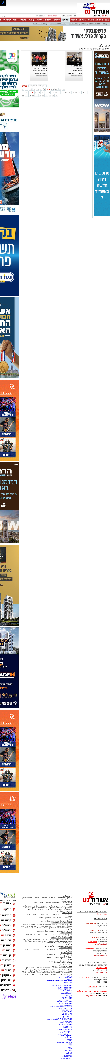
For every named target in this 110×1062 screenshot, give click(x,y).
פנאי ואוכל (45, 969)
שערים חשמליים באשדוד (64, 1018)
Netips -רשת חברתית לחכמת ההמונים (59, 1020)
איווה (70, 1045)
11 (56, 93)
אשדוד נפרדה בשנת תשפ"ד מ (36, 941)
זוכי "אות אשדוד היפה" (58, 24)
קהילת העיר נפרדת (40, 24)
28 (46, 95)
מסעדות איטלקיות (29, 906)
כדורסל (48, 918)
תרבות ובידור (67, 913)
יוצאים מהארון (65, 899)
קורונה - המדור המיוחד (63, 963)
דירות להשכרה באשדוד (64, 1002)
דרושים (48, 20)
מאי (37, 89)
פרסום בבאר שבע (66, 1005)
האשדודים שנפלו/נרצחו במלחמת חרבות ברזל (57, 943)
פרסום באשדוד (67, 1021)
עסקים (57, 20)
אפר (33, 89)
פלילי (41, 903)
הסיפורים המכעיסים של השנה (60, 928)
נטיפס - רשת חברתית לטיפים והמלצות (59, 981)
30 (53, 95)
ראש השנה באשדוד (57, 971)
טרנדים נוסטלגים (38, 949)
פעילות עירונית (94, 24)
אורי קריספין (89, 949)
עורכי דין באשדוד (52, 961)
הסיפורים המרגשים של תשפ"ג (47, 924)
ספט (52, 89)
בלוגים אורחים (49, 946)
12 (59, 93)
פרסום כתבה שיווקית (65, 1024)
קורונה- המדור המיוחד (65, 964)
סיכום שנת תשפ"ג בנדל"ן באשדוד (36, 928)
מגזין (70, 919)
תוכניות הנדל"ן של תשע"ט (39, 971)
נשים (70, 969)
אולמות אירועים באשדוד (64, 1029)
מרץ (30, 89)
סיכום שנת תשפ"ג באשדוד (62, 923)
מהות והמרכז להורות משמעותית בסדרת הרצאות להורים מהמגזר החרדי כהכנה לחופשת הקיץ (75, 73)
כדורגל (41, 918)
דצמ (63, 89)
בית (107, 20)
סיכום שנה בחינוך (59, 926)
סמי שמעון (68, 1054)
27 (43, 95)
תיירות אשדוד (67, 1055)
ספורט (91, 20)
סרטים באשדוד (67, 974)
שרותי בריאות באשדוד (65, 1008)
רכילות (82, 20)
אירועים (69, 931)
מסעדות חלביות (54, 906)
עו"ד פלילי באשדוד (66, 1033)
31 (57, 95)
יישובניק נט (68, 992)
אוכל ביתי (69, 908)
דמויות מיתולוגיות (52, 949)
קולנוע (31, 20)
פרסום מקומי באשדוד (65, 987)
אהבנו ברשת (62, 969)
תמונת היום (50, 931)
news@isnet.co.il (100, 955)
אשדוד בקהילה (93, 49)
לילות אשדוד (60, 931)
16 (73, 93)
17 (76, 93)
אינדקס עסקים (34, 969)
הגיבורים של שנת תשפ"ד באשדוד (61, 939)
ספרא (70, 1049)
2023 (30, 86)
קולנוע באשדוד (32, 914)
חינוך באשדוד (55, 974)
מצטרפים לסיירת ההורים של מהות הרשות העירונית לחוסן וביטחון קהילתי (39, 71)
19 (83, 93)
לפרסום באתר (40, 16)
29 (50, 95)
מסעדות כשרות (38, 909)
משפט (23, 20)
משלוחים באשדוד (66, 997)
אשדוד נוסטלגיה (65, 948)
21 (23, 95)
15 (69, 93)
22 (26, 95)
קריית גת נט (68, 1037)
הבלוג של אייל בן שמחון (64, 946)
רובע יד (70, 1044)
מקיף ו (70, 1052)
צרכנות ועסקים (66, 953)
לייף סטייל (68, 956)
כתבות (70, 921)
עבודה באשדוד (67, 1026)
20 (86, 93)
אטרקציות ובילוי (60, 958)
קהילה (65, 20)
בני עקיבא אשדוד (66, 1058)
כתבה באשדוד (67, 1028)
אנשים (37, 898)
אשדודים (52, 898)
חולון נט (69, 1039)
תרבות (74, 20)
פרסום (70, 1041)
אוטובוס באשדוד (29, 973)
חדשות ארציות (67, 903)
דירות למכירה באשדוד (65, 1000)
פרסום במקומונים (66, 994)
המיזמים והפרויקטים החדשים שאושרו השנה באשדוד (54, 968)
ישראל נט (69, 979)
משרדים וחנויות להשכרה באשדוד (61, 1007)
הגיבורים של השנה (66, 924)
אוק (56, 89)
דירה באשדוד (67, 1031)
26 (40, 95)
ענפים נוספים (67, 918)
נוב (60, 89)
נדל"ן (35, 903)
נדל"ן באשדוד (67, 976)
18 (79, 93)
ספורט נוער (57, 918)
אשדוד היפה (73, 24)
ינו (23, 89)
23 (30, 95)
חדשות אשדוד (66, 901)
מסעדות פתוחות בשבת (41, 908)
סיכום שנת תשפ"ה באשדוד (61, 966)
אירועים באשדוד (66, 1010)
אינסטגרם (40, 931)
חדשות (99, 20)
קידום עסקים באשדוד (65, 989)
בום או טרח (62, 898)
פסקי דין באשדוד (66, 961)
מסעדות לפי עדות (52, 909)
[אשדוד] (93, 17)
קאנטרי (69, 1047)
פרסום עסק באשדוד (65, 978)
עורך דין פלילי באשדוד (64, 1034)
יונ (41, 89)
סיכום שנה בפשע (45, 926)
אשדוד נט (105, 49)
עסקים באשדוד (30, 974)
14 (66, 93)
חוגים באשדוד (44, 914)
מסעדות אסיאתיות (57, 908)
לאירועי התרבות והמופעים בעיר (62, 914)
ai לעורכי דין (30, 968)
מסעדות (69, 904)
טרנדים (49, 958)
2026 (44, 86)
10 (53, 93)
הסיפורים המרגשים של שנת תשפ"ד (60, 941)
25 (36, 95)
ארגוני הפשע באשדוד (53, 903)
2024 (35, 86)
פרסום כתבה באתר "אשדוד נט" (61, 986)
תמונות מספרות (53, 921)
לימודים (60, 954)
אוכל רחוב (60, 911)
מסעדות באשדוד (66, 999)
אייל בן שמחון (67, 982)
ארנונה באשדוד (67, 1015)
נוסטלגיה (42, 921)
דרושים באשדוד (67, 1012)
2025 (40, 86)
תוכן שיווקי (69, 954)
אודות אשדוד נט (10, 20)
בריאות (83, 24)
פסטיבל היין (68, 1050)
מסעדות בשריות (67, 906)
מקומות (44, 898)
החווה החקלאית (67, 1057)
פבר (26, 89)
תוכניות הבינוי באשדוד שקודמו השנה (34, 939)
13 (63, 93)
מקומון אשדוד (67, 995)
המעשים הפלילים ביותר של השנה (48, 973)
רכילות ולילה (67, 896)
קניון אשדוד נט (42, 974)
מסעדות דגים (41, 906)
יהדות (53, 969)
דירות (39, 20)
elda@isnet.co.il (101, 944)
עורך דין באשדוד (66, 1036)
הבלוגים (69, 944)
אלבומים (69, 929)
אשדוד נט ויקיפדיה (65, 1023)
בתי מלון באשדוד (66, 990)
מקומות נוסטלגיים (66, 949)
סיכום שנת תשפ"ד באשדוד (61, 938)
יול (44, 89)
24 (33, 95)
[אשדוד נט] (92, 906)
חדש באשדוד (50, 954)
